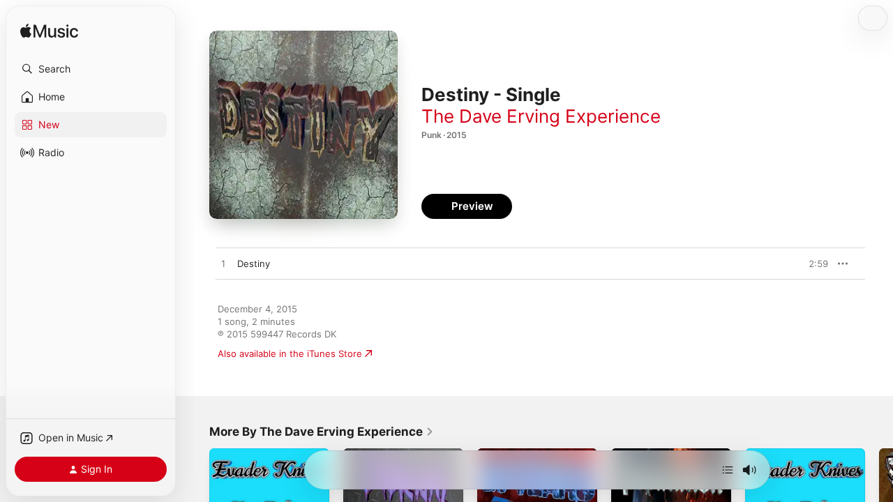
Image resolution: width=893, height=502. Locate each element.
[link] (321, 431)
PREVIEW (812, 263)
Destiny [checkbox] (253, 263)
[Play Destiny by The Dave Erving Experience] (223, 264)
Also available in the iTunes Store (290, 353)
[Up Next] (727, 470)
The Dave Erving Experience (541, 116)
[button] (90, 69)
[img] (49, 32)
